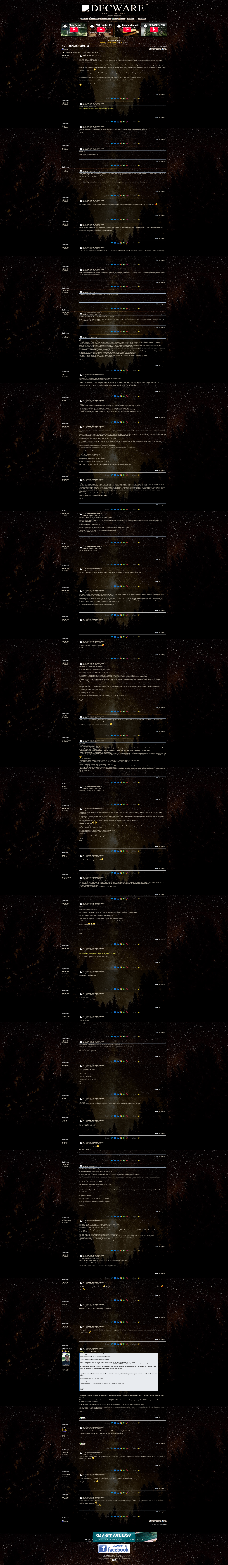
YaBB (104, 1556)
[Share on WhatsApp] (124, 98)
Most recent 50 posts (114, 41)
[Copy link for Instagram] (127, 98)
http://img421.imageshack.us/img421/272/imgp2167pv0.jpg (96, 108)
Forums (64, 46)
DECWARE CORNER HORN (79, 46)
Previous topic (155, 46)
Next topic (163, 46)
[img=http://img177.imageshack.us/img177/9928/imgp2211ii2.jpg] (97, 953)
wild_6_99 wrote (84, 1352)
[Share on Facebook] (115, 98)
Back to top (65, 100)
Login (119, 42)
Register (125, 42)
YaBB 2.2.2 (120, 1555)
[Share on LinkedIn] (118, 98)
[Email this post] (121, 98)
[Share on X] (112, 98)
